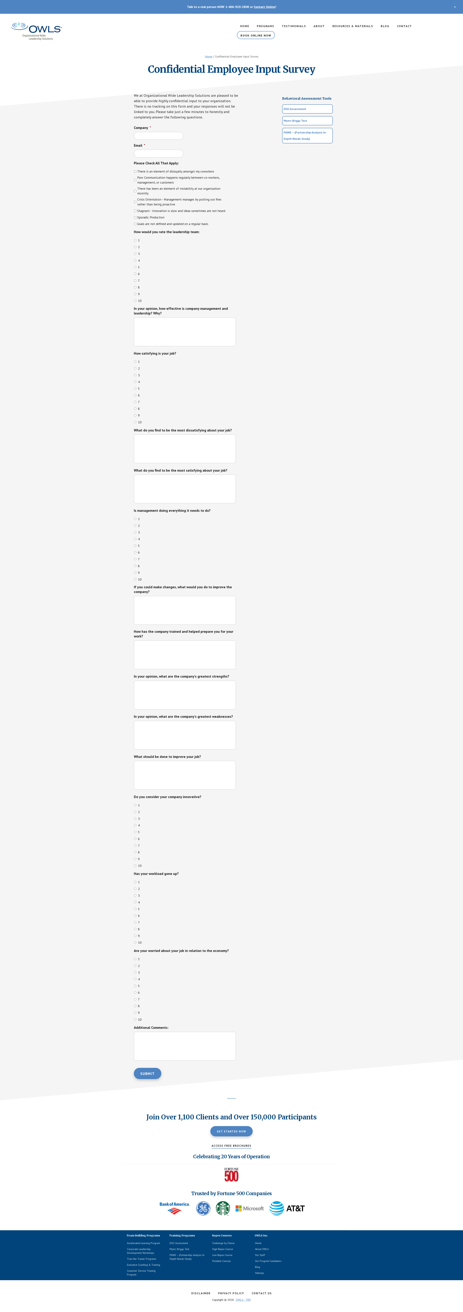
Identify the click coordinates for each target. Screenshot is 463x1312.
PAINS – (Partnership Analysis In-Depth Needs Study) (305, 136)
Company (142, 127)
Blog (257, 1267)
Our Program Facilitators (268, 1261)
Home (258, 1243)
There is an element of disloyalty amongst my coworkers (175, 171)
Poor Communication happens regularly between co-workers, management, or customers (178, 179)
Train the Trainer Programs (141, 1258)
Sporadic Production (150, 217)
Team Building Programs (36, 31)
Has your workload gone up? (156, 873)
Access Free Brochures (231, 1145)
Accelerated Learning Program (143, 1243)
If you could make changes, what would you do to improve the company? (183, 589)
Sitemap (259, 1273)
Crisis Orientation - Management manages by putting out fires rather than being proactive (179, 201)
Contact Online (264, 7)
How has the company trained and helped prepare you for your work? (183, 634)
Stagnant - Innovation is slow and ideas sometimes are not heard (181, 211)
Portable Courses (221, 1261)
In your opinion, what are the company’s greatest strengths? (181, 676)
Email (139, 145)
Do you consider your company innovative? (167, 796)
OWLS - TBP (243, 1300)
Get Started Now (231, 1131)
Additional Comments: (151, 1027)
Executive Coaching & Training (143, 1264)
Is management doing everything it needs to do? (172, 510)
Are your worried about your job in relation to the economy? (181, 950)
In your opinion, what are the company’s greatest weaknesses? (183, 716)
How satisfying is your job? (155, 353)
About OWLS (262, 1249)
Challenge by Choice (223, 1243)
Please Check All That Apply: (156, 163)
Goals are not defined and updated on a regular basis (172, 224)
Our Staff (260, 1255)
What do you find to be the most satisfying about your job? (180, 470)
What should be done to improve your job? (167, 756)
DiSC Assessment (295, 109)
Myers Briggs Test (295, 120)
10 (140, 301)
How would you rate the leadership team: (166, 231)
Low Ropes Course (222, 1255)
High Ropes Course (222, 1249)
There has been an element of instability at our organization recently (178, 190)
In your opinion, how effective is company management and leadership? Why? (181, 311)
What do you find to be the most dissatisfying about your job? (183, 430)
